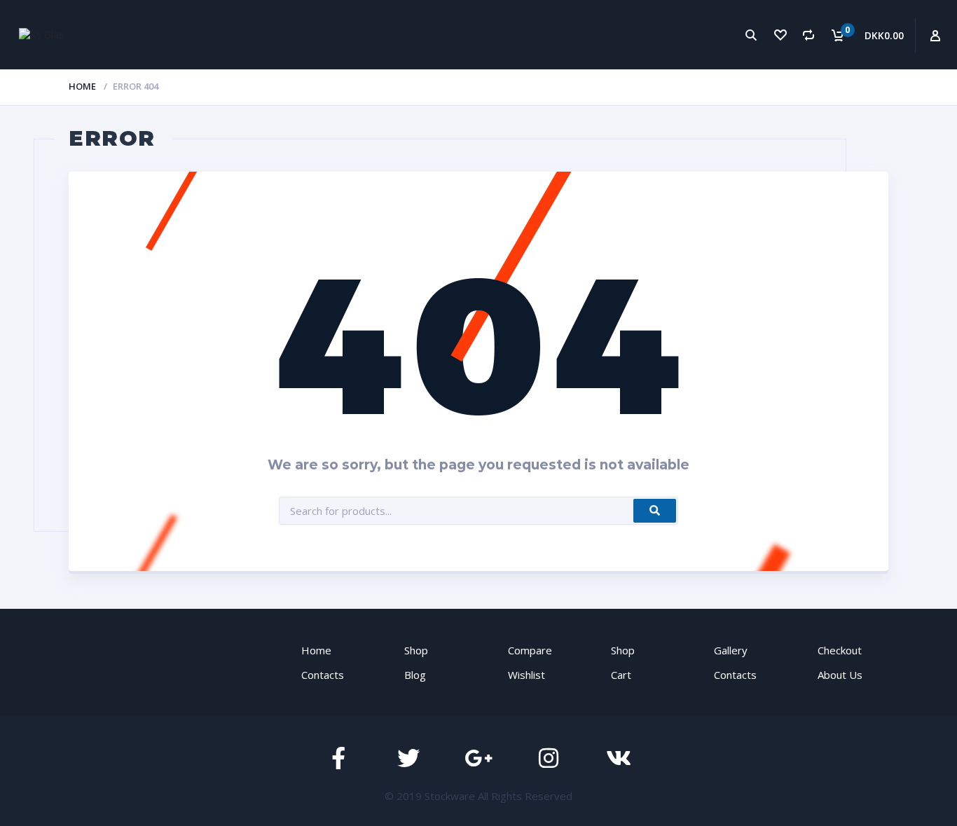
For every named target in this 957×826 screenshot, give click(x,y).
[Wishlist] (780, 34)
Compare (530, 650)
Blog (415, 675)
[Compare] (808, 34)
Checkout (840, 650)
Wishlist (526, 675)
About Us (840, 675)
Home (82, 86)
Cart (621, 675)
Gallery (731, 650)
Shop (416, 650)
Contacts (322, 675)
